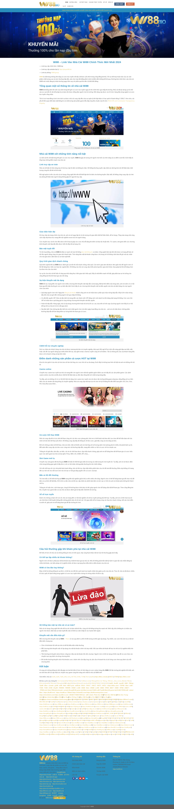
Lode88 (81, 734)
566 (114, 702)
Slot (64, 6)
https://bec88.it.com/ (113, 727)
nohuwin (60, 690)
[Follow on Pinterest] (80, 778)
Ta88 (85, 732)
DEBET (75, 720)
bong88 (43, 720)
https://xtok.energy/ (62, 699)
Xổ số (105, 2)
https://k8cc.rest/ (124, 677)
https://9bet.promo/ (119, 708)
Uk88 (89, 732)
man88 (97, 10)
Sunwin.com (108, 10)
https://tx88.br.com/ (98, 713)
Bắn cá (110, 2)
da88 (57, 677)
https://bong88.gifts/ (45, 713)
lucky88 (76, 10)
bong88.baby (61, 772)
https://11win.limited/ (71, 702)
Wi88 (66, 2)
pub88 (69, 713)
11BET (70, 720)
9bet (64, 685)
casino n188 (128, 706)
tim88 (102, 10)
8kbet (123, 681)
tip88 (111, 683)
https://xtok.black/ (50, 697)
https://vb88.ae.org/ (87, 727)
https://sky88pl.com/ (104, 722)
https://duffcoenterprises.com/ (97, 692)
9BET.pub (70, 685)
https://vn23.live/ (86, 711)
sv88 (93, 10)
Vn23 (86, 715)
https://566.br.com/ (86, 704)
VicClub (60, 681)
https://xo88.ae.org (99, 727)
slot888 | (92, 720)
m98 (106, 720)
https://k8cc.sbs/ (113, 685)
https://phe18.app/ (51, 777)
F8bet (128, 681)
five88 (116, 683)
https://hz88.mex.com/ (46, 704)
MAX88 (102, 699)
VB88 (93, 683)
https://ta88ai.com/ (58, 732)
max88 (121, 683)
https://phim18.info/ (45, 788)
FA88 (94, 690)
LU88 (78, 688)
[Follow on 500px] (86, 778)
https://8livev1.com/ (125, 699)
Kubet (68, 715)
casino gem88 (109, 706)
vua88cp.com (64, 734)
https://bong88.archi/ (59, 713)
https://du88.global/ (59, 711)
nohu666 (127, 702)
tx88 (60, 685)
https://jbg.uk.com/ (91, 708)
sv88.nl (54, 774)
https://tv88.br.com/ (126, 704)
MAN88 (104, 732)
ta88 (71, 732)
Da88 (53, 677)
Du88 (59, 708)
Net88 (98, 732)
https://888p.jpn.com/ (112, 704)
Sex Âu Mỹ (93, 697)
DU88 (59, 706)
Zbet (74, 681)
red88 (67, 732)
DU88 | (108, 713)
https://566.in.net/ (98, 704)
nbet (113, 734)
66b (122, 702)
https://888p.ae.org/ (60, 704)
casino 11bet (43, 708)
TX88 (83, 677)
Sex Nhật (59, 697)
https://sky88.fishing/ (60, 729)
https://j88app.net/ (45, 793)
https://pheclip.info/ (59, 781)
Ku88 (63, 708)
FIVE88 (114, 732)
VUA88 (54, 706)
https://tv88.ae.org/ (45, 706)
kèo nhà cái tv (44, 702)
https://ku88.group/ (99, 729)
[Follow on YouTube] (83, 778)
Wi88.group (55, 72)
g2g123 (113, 720)
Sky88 (55, 688)
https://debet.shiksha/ (75, 729)
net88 (50, 722)
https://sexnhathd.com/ (59, 784)
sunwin (51, 685)
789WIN (61, 688)
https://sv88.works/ (64, 722)
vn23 (118, 702)
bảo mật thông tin (87, 252)
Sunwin (97, 715)
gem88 (105, 734)
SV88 (50, 688)
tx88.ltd (77, 685)
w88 (88, 683)
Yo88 (83, 681)
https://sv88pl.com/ (77, 722)
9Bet (55, 708)
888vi (63, 706)
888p (110, 702)
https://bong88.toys (93, 718)
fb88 (126, 683)
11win (91, 695)
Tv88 (131, 720)
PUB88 (84, 713)
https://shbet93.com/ (79, 692)
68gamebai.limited (45, 774)
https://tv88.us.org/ (107, 715)
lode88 (90, 729)
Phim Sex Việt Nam (110, 695)
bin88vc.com (44, 734)
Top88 (102, 690)
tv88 (67, 706)
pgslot (102, 720)
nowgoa (60, 793)
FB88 (70, 681)
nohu (69, 677)
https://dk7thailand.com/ (72, 718)
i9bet (85, 690)
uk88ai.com (109, 729)
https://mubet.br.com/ (46, 727)
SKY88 (118, 734)
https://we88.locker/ (88, 706)
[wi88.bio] (49, 4)
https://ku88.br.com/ (45, 711)
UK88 (87, 720)
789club (110, 681)
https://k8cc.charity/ (101, 677)
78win (67, 639)
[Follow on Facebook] (73, 778)
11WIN (49, 795)
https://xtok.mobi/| (49, 699)
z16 (109, 720)
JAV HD (99, 697)
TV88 (132, 718)
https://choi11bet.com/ (47, 695)
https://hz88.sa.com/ (73, 704)
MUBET (72, 695)
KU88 (119, 690)
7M (117, 699)
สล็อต (97, 720)
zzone (119, 681)
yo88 (70, 683)
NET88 (73, 677)
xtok (70, 699)
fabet (100, 734)
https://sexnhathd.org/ (46, 786)
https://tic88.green (73, 727)
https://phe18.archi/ (45, 779)
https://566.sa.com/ (58, 718)
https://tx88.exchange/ (105, 708)
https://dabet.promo (113, 725)
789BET (86, 699)
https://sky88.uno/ (58, 791)
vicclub (88, 681)
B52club (42, 683)
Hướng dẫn (73, 2)
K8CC (111, 677)
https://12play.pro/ (75, 706)
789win (69, 692)
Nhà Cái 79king (102, 681)
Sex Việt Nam (84, 697)
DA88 (78, 677)
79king (93, 681)
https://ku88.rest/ (49, 692)
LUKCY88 (81, 720)
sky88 (83, 708)
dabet (64, 10)
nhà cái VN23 (118, 715)
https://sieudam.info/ (59, 779)
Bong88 (71, 690)
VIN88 (73, 688)
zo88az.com (54, 734)
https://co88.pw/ (126, 727)
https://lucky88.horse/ (46, 729)
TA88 (78, 681)
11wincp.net (74, 734)
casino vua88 (99, 706)
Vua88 (68, 708)
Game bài (70, 6)
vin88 (118, 720)
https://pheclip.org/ (45, 784)
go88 (56, 685)
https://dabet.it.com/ (45, 725)
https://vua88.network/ (73, 711)
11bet (86, 10)
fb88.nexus (49, 798)
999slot (127, 713)
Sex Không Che (74, 697)
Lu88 (98, 690)
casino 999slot (118, 706)
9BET (112, 688)
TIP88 (107, 688)
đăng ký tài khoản (70, 292)
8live (67, 683)
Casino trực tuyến (95, 2)
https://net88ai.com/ (45, 732)
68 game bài (79, 690)
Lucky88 (117, 729)
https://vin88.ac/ (61, 692)
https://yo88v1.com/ (61, 695)
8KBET (79, 699)
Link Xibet (47, 690)
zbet (90, 10)
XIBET (127, 688)
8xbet (79, 683)
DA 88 (127, 734)
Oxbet (90, 734)
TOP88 (122, 685)
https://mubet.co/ (84, 702)
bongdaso (42, 795)
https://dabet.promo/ (118, 722)
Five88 (52, 702)
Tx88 (64, 715)
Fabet (84, 683)
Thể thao (83, 2)
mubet (50, 708)
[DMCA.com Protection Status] (59, 798)
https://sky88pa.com (85, 725)
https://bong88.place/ (99, 711)
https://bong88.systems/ (114, 711)
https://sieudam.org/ (45, 781)
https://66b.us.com (45, 718)
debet (68, 10)
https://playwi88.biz (65, 69)
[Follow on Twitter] (76, 778)
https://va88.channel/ (60, 727)
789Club (82, 695)
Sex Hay (65, 697)
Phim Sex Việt (98, 695)
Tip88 (41, 685)
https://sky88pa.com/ (90, 722)
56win (106, 702)
